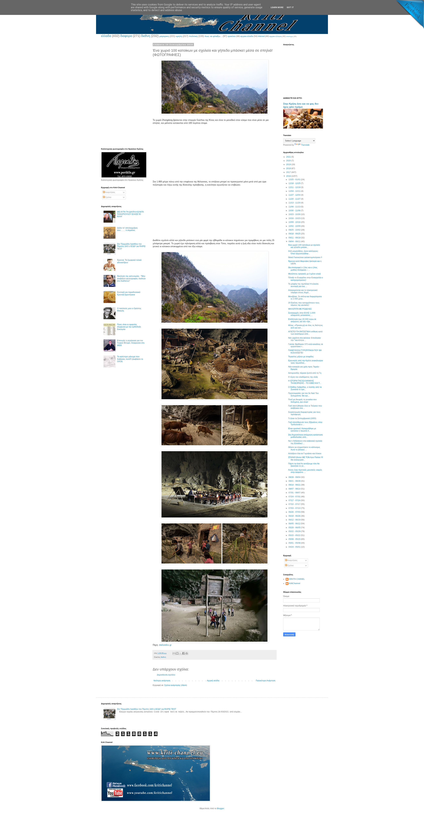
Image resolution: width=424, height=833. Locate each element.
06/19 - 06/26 (295, 516)
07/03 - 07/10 (295, 508)
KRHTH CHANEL (297, 579)
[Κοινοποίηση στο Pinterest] (186, 653)
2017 (288, 172)
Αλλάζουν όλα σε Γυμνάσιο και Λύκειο (304, 453)
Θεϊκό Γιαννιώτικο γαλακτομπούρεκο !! (305, 257)
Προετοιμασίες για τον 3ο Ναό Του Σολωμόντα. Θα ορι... (303, 394)
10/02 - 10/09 (295, 226)
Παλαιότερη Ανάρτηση (265, 680)
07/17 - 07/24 (295, 500)
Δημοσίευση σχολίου (166, 675)
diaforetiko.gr (165, 645)
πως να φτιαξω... (213, 36)
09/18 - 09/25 (295, 234)
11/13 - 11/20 (295, 203)
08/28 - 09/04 (295, 477)
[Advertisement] (214, 157)
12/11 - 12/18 (295, 187)
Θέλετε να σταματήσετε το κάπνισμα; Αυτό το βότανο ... (304, 448)
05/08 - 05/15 (295, 539)
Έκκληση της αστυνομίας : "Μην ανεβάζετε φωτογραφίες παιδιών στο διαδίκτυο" (131, 278)
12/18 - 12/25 (295, 183)
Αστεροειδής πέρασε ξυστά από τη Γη (304, 373)
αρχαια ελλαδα (246, 36)
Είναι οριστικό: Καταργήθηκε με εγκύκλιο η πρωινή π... (302, 429)
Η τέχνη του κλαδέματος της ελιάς (303, 377)
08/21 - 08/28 (295, 481)
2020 (288, 161)
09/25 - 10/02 (295, 230)
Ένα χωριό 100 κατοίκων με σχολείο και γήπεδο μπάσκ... (304, 246)
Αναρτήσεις (110, 192)
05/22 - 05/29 (295, 531)
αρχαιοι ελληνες (275, 36)
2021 (288, 157)
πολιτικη (193, 36)
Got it (290, 7)
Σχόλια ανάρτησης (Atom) (175, 685)
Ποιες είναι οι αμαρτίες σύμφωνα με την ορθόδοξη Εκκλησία (129, 326)
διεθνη (145, 36)
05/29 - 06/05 (295, 527)
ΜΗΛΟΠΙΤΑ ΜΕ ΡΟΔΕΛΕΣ (300, 309)
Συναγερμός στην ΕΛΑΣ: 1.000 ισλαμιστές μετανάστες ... (301, 314)
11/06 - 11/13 (295, 207)
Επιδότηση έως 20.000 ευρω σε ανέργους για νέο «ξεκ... (302, 320)
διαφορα (126, 36)
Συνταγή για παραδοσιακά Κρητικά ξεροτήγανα (128, 293)
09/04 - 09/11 (295, 241)
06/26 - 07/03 (295, 512)
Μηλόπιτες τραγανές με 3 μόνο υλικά (304, 274)
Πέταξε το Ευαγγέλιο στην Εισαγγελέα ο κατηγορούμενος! (305, 278)
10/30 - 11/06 (295, 210)
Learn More (277, 7)
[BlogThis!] (177, 653)
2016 (288, 176)
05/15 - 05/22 (295, 535)
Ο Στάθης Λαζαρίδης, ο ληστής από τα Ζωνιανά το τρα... (305, 388)
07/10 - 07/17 (295, 504)
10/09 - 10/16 (295, 222)
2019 (288, 164)
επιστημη (289, 36)
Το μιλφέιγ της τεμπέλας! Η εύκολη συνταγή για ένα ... (303, 285)
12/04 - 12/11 (295, 191)
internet (261, 36)
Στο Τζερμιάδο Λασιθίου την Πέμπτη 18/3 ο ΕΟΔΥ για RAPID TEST (131, 246)
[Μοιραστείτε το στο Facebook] (183, 653)
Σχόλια (108, 197)
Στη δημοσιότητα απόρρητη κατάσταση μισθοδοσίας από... (305, 436)
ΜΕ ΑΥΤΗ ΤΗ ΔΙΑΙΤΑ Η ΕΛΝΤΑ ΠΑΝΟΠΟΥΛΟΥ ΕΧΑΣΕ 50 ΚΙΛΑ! (130, 214)
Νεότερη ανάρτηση (162, 680)
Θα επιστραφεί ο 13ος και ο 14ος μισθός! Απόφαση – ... (302, 268)
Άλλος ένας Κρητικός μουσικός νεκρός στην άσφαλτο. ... (305, 471)
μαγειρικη (164, 36)
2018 (288, 168)
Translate (305, 145)
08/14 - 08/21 (295, 485)
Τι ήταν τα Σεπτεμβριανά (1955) (302, 418)
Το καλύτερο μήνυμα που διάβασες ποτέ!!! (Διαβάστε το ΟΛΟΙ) (130, 359)
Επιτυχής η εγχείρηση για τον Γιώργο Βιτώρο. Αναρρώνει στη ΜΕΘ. (130, 343)
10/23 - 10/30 (295, 214)
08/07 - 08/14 (295, 489)
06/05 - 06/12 (295, 523)
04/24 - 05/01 (295, 547)
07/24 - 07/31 (295, 496)
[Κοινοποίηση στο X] (180, 653)
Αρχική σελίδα (213, 680)
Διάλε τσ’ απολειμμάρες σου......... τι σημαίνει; (127, 229)
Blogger (220, 808)
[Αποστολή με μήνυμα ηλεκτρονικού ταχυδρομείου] (174, 653)
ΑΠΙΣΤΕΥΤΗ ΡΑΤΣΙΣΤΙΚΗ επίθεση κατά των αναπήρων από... (305, 332)
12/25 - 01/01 (295, 179)
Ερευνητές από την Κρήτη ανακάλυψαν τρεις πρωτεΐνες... (305, 361)
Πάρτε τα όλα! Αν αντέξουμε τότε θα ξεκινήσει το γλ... (303, 464)
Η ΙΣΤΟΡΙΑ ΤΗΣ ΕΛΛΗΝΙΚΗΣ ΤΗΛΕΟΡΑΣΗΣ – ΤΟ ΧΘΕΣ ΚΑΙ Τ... (304, 382)
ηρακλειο (232, 36)
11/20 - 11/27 (295, 199)
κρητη (179, 36)
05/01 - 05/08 (295, 543)
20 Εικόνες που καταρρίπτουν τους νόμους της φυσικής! (303, 304)
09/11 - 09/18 (295, 238)
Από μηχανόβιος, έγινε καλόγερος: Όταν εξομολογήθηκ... (303, 252)
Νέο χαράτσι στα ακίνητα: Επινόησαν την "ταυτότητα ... (304, 339)
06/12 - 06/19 (295, 520)
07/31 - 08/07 (295, 492)
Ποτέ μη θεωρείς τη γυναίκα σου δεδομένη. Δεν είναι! (302, 400)
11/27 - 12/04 (295, 195)
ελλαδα (106, 36)
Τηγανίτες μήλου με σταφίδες (301, 356)
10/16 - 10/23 (295, 218)
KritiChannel (294, 583)
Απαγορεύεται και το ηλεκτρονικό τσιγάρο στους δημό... (303, 291)
